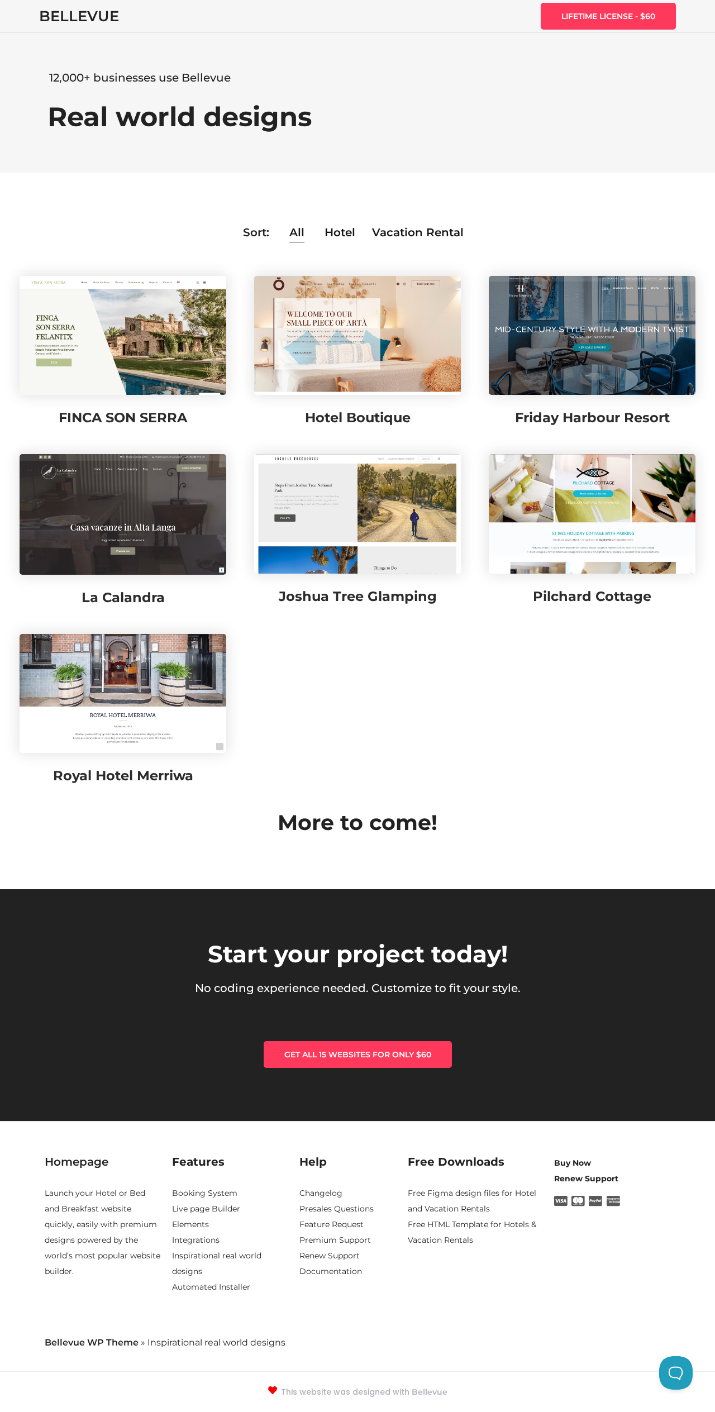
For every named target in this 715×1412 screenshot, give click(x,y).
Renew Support (329, 1256)
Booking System (204, 1193)
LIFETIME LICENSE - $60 (608, 16)
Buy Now (572, 1163)
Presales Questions (336, 1209)
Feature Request (331, 1224)
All (296, 232)
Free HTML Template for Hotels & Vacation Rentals (472, 1232)
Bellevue (429, 1392)
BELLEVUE (79, 16)
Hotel (340, 232)
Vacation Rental (418, 232)
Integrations (196, 1240)
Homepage (76, 1161)
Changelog (320, 1193)
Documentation (330, 1271)
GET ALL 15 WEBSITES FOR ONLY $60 (357, 1055)
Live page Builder (206, 1209)
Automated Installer (211, 1287)
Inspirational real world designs (216, 1263)
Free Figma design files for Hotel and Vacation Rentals (472, 1201)
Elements (190, 1224)
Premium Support (335, 1240)
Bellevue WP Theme (92, 1342)
